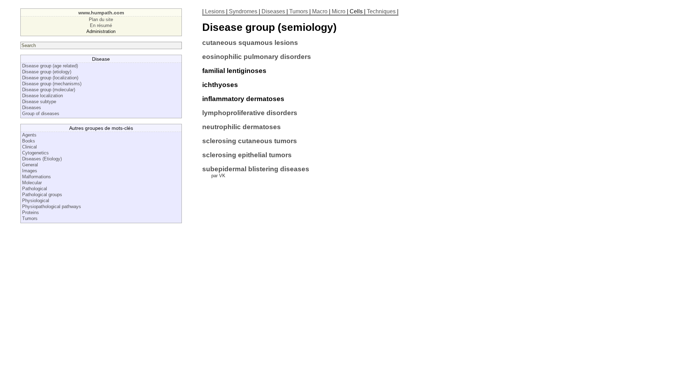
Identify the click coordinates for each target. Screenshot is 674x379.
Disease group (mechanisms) (51, 83)
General (30, 164)
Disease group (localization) (50, 77)
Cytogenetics (35, 152)
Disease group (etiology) (46, 71)
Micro (338, 11)
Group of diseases (40, 113)
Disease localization (42, 95)
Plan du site (101, 19)
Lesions (215, 11)
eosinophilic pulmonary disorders (256, 56)
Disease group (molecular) (48, 89)
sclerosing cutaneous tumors (249, 141)
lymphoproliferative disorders (249, 113)
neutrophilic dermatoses (241, 127)
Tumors (30, 218)
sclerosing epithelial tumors (247, 155)
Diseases (31, 107)
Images (29, 170)
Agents (29, 135)
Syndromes (243, 11)
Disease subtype (39, 101)
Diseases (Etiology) (42, 158)
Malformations (36, 176)
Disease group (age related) (50, 65)
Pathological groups (42, 194)
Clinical (29, 146)
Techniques (381, 11)
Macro (320, 11)
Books (28, 141)
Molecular (32, 182)
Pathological (34, 188)
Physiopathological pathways (51, 206)
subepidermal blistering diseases (255, 169)
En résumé (101, 25)
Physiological (35, 200)
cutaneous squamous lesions (250, 42)
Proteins (30, 212)
